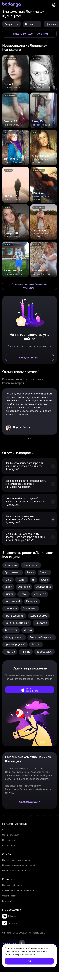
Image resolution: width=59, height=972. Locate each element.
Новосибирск (8, 840)
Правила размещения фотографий (18, 865)
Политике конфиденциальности (20, 954)
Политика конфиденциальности (17, 870)
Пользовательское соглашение (17, 860)
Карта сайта (8, 901)
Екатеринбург (9, 845)
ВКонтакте (13, 916)
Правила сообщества (12, 885)
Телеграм (12, 923)
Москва (5, 829)
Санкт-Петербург (10, 834)
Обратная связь (9, 895)
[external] (29, 689)
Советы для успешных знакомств (18, 890)
